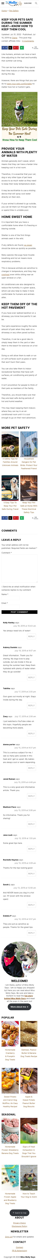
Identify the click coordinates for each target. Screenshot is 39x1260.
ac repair (28, 245)
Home (4, 11)
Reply (31, 636)
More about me (18, 1007)
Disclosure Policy (19, 1226)
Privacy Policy (19, 1223)
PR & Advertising (19, 1251)
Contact (19, 1247)
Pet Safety (14, 11)
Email (5, 603)
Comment (7, 553)
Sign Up (8, 1237)
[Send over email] (22, 48)
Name (5, 594)
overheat (6, 274)
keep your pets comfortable (19, 84)
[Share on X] (10, 48)
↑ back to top (19, 1213)
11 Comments (28, 41)
